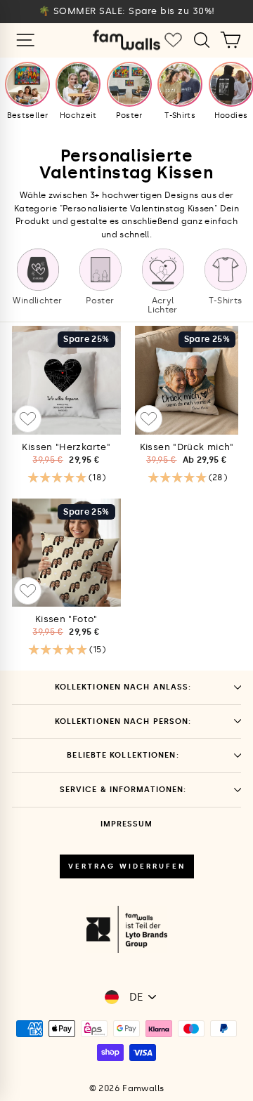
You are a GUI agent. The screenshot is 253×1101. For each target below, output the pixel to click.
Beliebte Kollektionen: (123, 755)
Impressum (126, 824)
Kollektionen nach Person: (123, 721)
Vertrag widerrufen (127, 866)
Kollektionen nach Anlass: (123, 687)
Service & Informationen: (123, 789)
